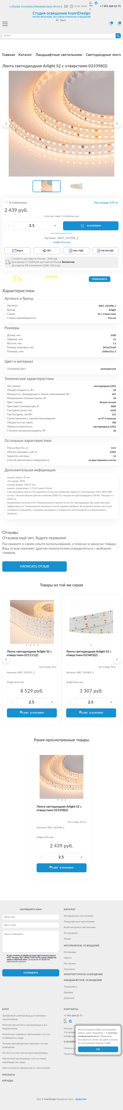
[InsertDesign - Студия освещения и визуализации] (61, 24)
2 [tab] (61, 799)
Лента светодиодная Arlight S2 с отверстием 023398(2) (59, 808)
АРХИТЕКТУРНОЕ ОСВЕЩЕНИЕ (83, 974)
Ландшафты (70, 986)
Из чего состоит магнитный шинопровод (25, 1053)
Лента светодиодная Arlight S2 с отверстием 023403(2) (88, 653)
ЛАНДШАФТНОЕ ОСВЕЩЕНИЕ (83, 980)
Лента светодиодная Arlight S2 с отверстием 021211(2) (29, 653)
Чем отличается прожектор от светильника (26, 1068)
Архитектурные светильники (80, 927)
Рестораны (70, 963)
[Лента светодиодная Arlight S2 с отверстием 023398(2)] (61, 124)
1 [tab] (26, 645)
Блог (5, 1009)
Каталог (70, 909)
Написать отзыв (34, 566)
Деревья (68, 992)
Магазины (69, 969)
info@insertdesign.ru (75, 1036)
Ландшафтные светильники (79, 921)
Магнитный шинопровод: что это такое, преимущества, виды (24, 1060)
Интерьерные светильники (78, 916)
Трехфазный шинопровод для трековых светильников (24, 1017)
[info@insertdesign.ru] (66, 6)
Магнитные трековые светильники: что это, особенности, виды (26, 1036)
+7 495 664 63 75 (110, 6)
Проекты (8, 1075)
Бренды (7, 1081)
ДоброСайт (81, 1099)
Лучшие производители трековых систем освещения (25, 1045)
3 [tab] (65, 799)
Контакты (71, 1009)
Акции (67, 939)
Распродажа (71, 933)
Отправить (30, 973)
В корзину (94, 226)
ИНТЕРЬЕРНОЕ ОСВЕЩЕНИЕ (81, 945)
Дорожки (69, 998)
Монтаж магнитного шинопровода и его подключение (24, 1027)
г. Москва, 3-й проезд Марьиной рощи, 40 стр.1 (35, 6)
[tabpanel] (32, 622)
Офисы (68, 958)
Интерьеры (70, 952)
